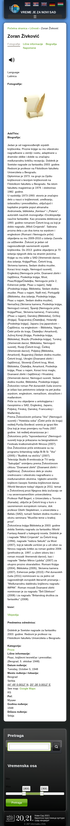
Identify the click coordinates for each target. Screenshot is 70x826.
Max (8, 786)
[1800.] (24, 793)
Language (13, 72)
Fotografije (13, 44)
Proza (10, 649)
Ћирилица (27, 4)
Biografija (51, 44)
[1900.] (42, 793)
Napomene (29, 47)
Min (8, 778)
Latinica (36, 4)
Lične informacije (33, 44)
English (44, 4)
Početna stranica (17, 28)
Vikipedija (13, 614)
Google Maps (27, 688)
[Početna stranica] (15, 9)
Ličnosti (34, 28)
